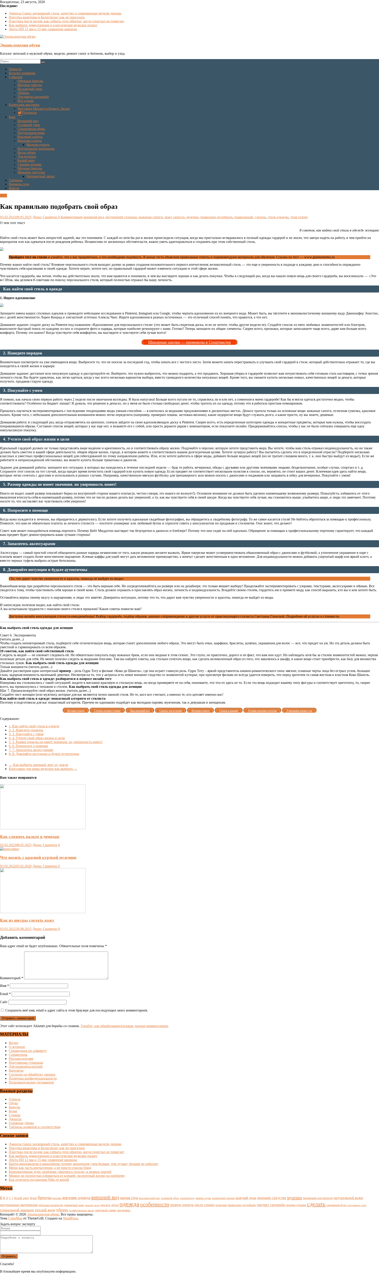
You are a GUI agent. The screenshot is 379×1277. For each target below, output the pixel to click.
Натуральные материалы (36, 148)
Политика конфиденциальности (33, 1078)
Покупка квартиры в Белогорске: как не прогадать (47, 17)
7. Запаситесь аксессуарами (31, 750)
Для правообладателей (26, 1066)
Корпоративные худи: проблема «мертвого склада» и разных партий (60, 1172)
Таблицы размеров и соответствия (34, 1127)
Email (5, 994)
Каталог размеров (22, 73)
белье (33, 1198)
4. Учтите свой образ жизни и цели (37, 738)
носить (105, 1205)
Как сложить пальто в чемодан (29, 836)
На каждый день (30, 89)
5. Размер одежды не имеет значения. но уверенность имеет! (56, 742)
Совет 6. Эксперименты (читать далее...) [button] (18, 637)
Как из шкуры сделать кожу (27, 920)
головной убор (170, 1198)
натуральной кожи (348, 1198)
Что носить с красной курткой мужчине (38, 857)
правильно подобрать (216, 217)
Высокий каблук (30, 137)
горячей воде (187, 1198)
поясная (221, 1205)
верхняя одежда (76, 1197)
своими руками (296, 1205)
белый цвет (21, 1198)
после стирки (205, 1205)
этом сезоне (299, 217)
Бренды (14, 1107)
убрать (62, 1210)
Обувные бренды (30, 81)
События (15, 77)
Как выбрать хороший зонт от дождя (38, 765)
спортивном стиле (356, 1205)
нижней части (92, 1205)
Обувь (13, 1103)
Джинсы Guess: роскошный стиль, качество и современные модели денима (65, 13)
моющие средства (271, 1198)
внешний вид (94, 217)
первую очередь (182, 1205)
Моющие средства (31, 172)
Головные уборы (21, 1123)
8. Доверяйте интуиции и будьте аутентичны (44, 754)
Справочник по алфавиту (28, 1051)
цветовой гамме (105, 1210)
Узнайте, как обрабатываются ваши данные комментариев (124, 1026)
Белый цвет (26, 160)
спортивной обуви (336, 1205)
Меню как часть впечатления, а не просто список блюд (50, 1168)
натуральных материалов (19, 1205)
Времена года (19, 184)
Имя (4, 986)
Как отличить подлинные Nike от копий (39, 1179)
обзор (115, 1205)
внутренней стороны (121, 217)
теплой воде (45, 1210)
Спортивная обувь (31, 129)
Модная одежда (38, 144)
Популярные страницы (26, 1062)
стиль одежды (278, 217)
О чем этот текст (12, 223)
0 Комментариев (70, 217)
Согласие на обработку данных (32, 1074)
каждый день (246, 1198)
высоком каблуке (149, 1198)
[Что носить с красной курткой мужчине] (9, 849)
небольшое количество (51, 1205)
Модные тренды (30, 85)
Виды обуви (27, 152)
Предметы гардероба (33, 97)
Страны (14, 1115)
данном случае (203, 1198)
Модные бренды (30, 168)
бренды (45, 1197)
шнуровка (123, 1210)
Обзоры (23, 93)
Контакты (16, 1070)
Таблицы (15, 180)
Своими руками (29, 164)
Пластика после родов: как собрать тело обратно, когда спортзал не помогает (66, 21)
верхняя (56, 1198)
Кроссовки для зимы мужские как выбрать (43, 769)
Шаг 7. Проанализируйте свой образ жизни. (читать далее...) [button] (45, 690)
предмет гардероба (271, 1205)
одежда (129, 1203)
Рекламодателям (21, 1058)
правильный (243, 217)
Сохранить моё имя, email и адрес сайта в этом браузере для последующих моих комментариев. (76, 1010)
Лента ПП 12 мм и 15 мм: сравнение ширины (43, 29)
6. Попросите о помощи (28, 746)
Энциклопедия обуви (20, 45)
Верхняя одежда (30, 141)
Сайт (3, 1002)
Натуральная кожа (31, 133)
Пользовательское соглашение (31, 1082)
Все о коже (26, 101)
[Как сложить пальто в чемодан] (43, 828)
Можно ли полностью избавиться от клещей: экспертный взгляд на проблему (67, 1176)
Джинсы (15, 1119)
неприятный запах (74, 1205)
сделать (260, 217)
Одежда (14, 1099)
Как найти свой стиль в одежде (34, 726)
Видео (13, 1043)
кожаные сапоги (151, 217)
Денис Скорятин (45, 217)
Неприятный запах (40, 176)
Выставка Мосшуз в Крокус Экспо (44, 108)
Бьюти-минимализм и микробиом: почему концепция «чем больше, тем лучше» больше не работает (83, 1164)
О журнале (17, 1047)
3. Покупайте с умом (26, 734)
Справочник (18, 1055)
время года (129, 1198)
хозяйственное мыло (81, 1210)
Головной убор (29, 125)
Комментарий (11, 978)
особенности (154, 1204)
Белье (13, 1111)
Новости (15, 69)
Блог (12, 117)
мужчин (192, 217)
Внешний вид (28, 121)
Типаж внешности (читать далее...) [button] (26, 667)
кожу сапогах (175, 217)
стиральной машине (17, 1210)
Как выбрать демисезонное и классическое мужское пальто (53, 25)
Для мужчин (27, 156)
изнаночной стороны (223, 1198)
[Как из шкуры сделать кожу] (43, 912)
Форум (14, 188)
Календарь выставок (24, 105)
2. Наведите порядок (26, 730)
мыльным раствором (318, 1198)
